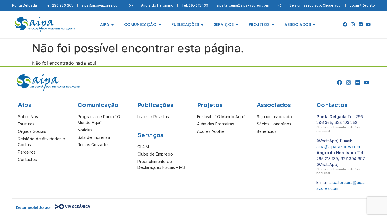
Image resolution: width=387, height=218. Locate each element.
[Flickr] (361, 24)
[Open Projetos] (273, 25)
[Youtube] (368, 24)
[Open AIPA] (112, 25)
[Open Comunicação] (160, 25)
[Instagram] (353, 24)
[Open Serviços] (237, 25)
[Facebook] (345, 24)
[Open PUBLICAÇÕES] (202, 25)
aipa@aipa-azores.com (338, 146)
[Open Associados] (314, 25)
